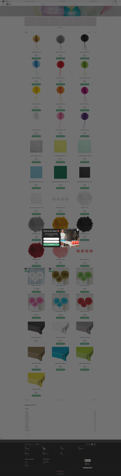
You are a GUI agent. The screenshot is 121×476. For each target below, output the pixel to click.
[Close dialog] (78, 230)
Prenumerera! (51, 244)
